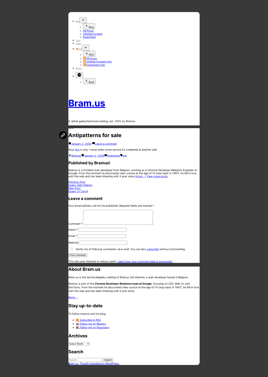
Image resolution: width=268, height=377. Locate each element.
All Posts (88, 30)
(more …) (140, 176)
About (78, 43)
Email (72, 236)
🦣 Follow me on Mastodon (92, 327)
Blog (77, 21)
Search (79, 68)
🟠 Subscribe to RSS (88, 319)
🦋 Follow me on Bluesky (91, 323)
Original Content (92, 33)
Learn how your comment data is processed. (145, 261)
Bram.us (86, 103)
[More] (79, 75)
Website (73, 242)
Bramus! (76, 155)
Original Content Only (99, 61)
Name (73, 229)
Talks (78, 40)
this (77, 149)
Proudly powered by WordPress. (100, 363)
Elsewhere (89, 37)
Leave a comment (106, 143)
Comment (75, 223)
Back (91, 82)
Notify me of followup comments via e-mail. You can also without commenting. (130, 249)
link (125, 155)
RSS (80, 49)
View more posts (157, 176)
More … (73, 297)
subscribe (153, 249)
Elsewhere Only (95, 64)
